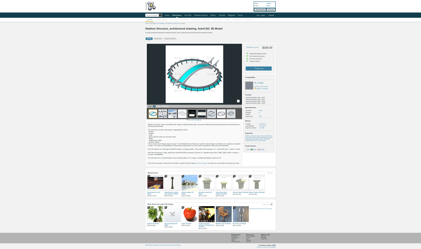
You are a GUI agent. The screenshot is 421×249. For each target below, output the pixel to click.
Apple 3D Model (186, 223)
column (247, 139)
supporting (264, 137)
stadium (247, 136)
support (270, 137)
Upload (271, 15)
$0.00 (268, 6)
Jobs (247, 239)
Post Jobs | (163, 245)
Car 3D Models (184, 20)
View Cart (271, 10)
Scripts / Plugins (217, 20)
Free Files (188, 15)
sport (257, 136)
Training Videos (237, 20)
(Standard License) (253, 47)
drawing (263, 140)
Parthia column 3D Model (240, 192)
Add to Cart (259, 68)
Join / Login (260, 15)
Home (167, 15)
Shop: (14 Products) (262, 86)
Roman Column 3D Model (257, 192)
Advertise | (156, 245)
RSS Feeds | (149, 245)
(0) (157, 38)
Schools (248, 241)
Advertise (263, 236)
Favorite (262, 149)
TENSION (266, 139)
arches (254, 137)
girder (258, 137)
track (256, 140)
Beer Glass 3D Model (239, 223)
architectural (268, 136)
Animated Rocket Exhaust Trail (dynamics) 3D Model (206, 225)
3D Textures (173, 20)
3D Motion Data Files (161, 20)
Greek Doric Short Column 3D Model (221, 193)
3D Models (149, 20)
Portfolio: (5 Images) (262, 88)
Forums (248, 237)
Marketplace (177, 15)
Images (158, 106)
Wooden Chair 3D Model (223, 223)
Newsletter (264, 237)
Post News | (170, 245)
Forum (240, 15)
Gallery (213, 15)
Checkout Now (260, 10)
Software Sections (201, 15)
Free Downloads (250, 236)
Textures (227, 20)
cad (246, 137)
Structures (176, 23)
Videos (233, 240)
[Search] (160, 15)
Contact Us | (260, 247)
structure (253, 136)
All (154, 106)
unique (261, 139)
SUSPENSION (249, 140)
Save (248, 149)
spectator (255, 139)
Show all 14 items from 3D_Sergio (262, 208)
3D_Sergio (258, 83)
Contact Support (202, 163)
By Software (247, 20)
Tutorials (222, 15)
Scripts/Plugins (235, 237)
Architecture (169, 23)
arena (262, 136)
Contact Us (264, 239)
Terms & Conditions (270, 247)
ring (259, 140)
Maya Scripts (206, 20)
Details (149, 38)
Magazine (231, 15)
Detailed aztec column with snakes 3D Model (171, 193)
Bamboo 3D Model (153, 223)
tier (251, 139)
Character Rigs (195, 20)
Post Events (177, 245)
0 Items (269, 3)
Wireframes (165, 106)
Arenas (183, 23)
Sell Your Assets (235, 241)
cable (249, 137)
